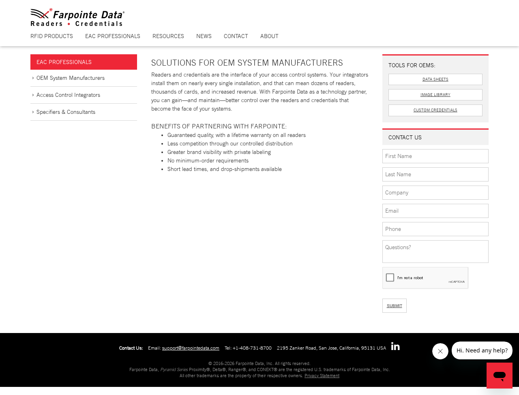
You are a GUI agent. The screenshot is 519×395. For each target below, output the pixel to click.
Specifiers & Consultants (65, 112)
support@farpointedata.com (190, 348)
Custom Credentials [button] (435, 110)
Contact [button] (236, 36)
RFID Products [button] (51, 36)
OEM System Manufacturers (70, 78)
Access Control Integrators (68, 95)
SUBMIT (394, 305)
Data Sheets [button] (435, 79)
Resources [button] (168, 36)
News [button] (204, 36)
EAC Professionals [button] (112, 36)
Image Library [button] (435, 94)
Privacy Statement (322, 375)
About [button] (269, 36)
